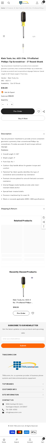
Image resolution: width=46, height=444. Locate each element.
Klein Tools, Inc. (13, 78)
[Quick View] (32, 277)
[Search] (8, 3)
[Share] (43, 111)
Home (3, 8)
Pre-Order (18, 111)
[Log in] (37, 3)
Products (10, 8)
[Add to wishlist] (39, 111)
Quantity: (4, 100)
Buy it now (23, 118)
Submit (23, 345)
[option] (23, 25)
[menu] (2, 2)
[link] (12, 255)
